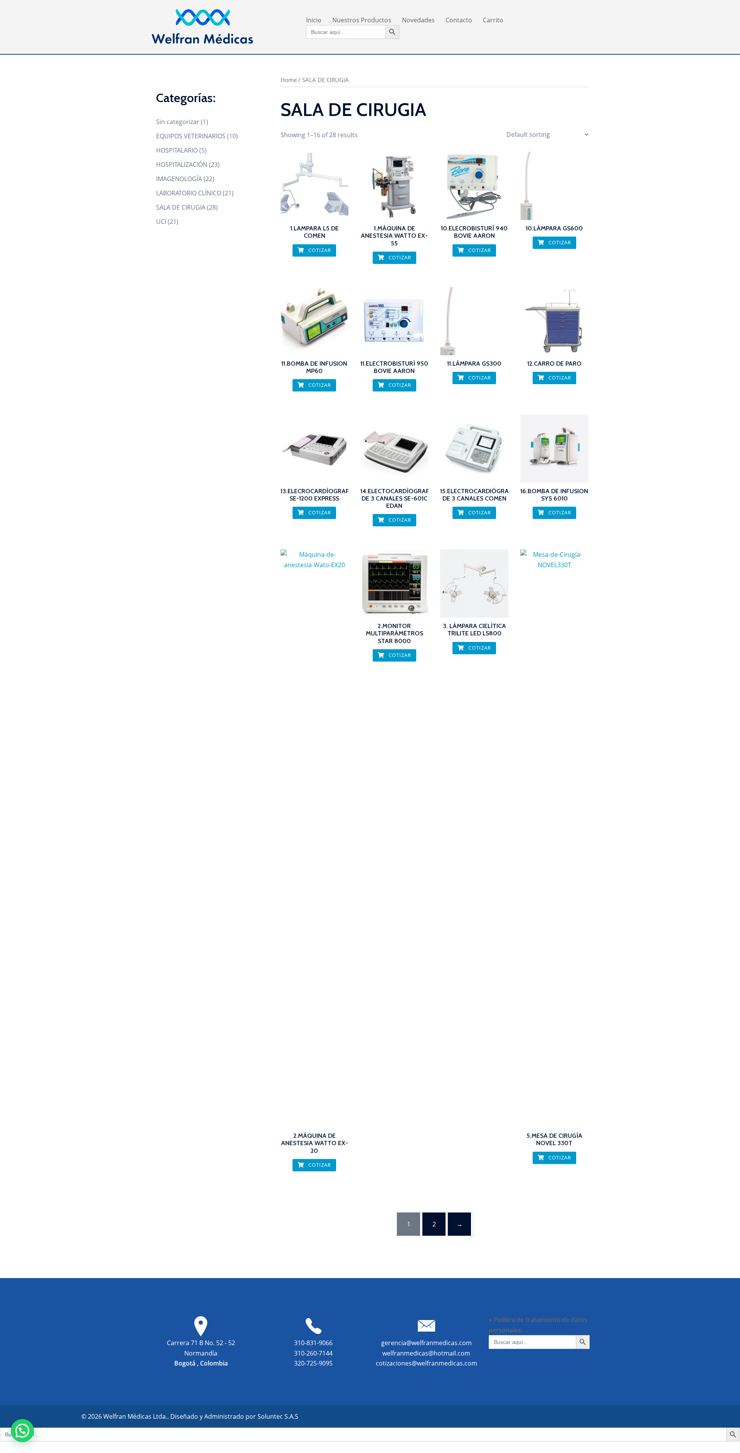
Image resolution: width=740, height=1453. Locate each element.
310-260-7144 (313, 1353)
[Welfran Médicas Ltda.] (202, 26)
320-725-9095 (313, 1363)
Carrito (493, 20)
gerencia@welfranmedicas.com (426, 1343)
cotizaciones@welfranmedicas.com (426, 1363)
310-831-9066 (313, 1343)
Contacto (459, 20)
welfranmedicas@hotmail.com (426, 1353)
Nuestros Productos (361, 20)
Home (289, 80)
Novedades (418, 20)
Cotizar (319, 250)
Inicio (313, 20)
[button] (22, 1430)
